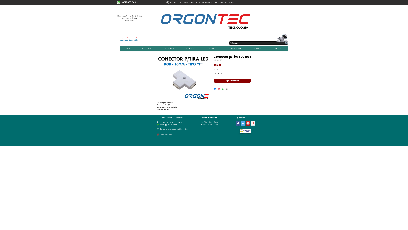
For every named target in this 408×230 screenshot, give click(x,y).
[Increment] (222, 73)
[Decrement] (215, 73)
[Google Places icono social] (253, 123)
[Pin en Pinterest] (219, 89)
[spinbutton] (218, 73)
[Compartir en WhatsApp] (223, 89)
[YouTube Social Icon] (248, 123)
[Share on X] (227, 89)
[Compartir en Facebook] (215, 89)
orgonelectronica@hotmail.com (178, 129)
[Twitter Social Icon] (243, 123)
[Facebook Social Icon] (238, 123)
